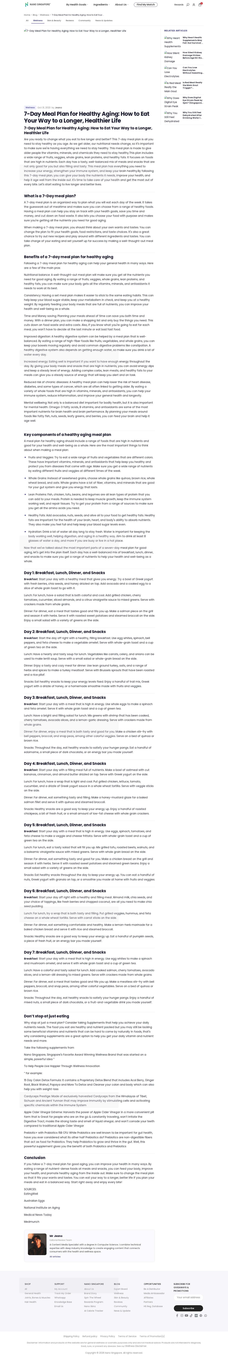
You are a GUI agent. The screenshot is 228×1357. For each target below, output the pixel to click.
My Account (60, 1289)
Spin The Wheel (92, 1297)
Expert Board (120, 1289)
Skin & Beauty (54, 20)
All (27, 20)
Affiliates (148, 1297)
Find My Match (146, 4)
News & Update (122, 1310)
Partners (148, 1302)
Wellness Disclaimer (136, 1346)
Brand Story (90, 1293)
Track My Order (62, 1293)
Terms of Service (127, 1336)
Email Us (58, 1306)
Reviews (70, 20)
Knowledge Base (63, 1302)
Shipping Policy (71, 1336)
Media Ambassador (154, 1293)
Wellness (44, 15)
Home (27, 15)
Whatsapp (60, 1297)
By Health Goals (76, 4)
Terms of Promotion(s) (152, 1336)
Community (84, 20)
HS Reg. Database (153, 1306)
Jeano (58, 107)
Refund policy (90, 1336)
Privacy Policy (107, 1336)
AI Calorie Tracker (93, 1310)
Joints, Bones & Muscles (37, 1297)
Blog (35, 15)
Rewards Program (93, 1302)
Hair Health (30, 1302)
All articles (55, 1256)
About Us (121, 4)
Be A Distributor (152, 1289)
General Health (33, 1293)
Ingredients (101, 4)
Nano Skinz (90, 1306)
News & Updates (103, 20)
